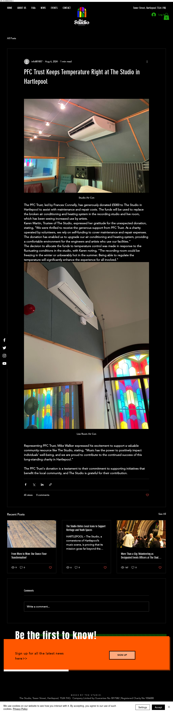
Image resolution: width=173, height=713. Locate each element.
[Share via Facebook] (25, 484)
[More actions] (147, 62)
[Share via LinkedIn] (42, 484)
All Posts (11, 38)
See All (162, 513)
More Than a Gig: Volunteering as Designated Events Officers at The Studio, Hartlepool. (141, 555)
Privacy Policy (20, 708)
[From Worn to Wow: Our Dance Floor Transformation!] (31, 534)
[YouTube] (4, 363)
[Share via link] (50, 484)
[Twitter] (4, 348)
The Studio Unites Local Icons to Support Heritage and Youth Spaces (85, 528)
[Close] (169, 707)
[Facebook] (4, 340)
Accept (158, 707)
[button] (166, 16)
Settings (142, 707)
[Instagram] (4, 355)
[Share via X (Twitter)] (33, 484)
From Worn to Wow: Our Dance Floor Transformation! (29, 555)
